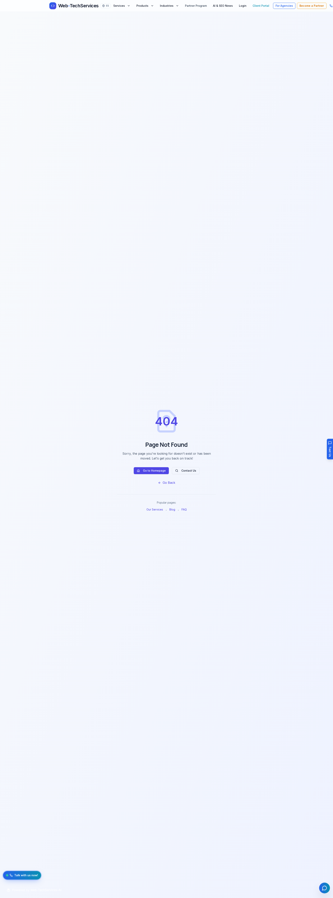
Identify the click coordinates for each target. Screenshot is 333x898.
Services (119, 5)
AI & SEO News (223, 5)
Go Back (169, 483)
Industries (166, 5)
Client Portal (261, 5)
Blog (172, 509)
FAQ (184, 509)
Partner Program (196, 5)
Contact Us (188, 470)
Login (242, 5)
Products (142, 5)
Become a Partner (311, 5)
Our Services (154, 509)
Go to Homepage (154, 470)
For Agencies (284, 5)
